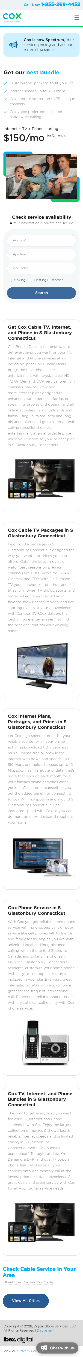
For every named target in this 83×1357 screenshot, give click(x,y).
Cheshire (29, 1282)
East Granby (45, 1282)
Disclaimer (45, 1330)
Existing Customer (48, 280)
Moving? (20, 280)
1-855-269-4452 (60, 4)
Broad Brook (13, 1282)
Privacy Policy (29, 1351)
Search (41, 293)
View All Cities (26, 1301)
